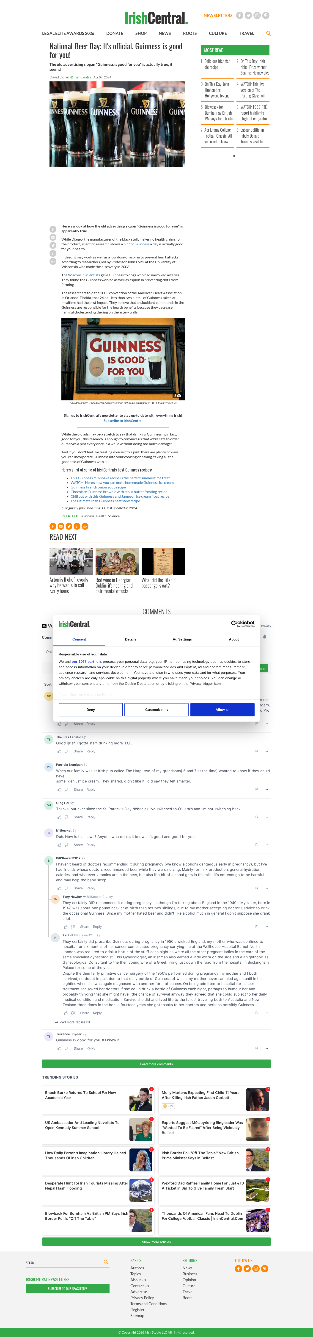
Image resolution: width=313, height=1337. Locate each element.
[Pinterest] (265, 15)
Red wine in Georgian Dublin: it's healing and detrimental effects (114, 585)
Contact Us (139, 1285)
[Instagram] (257, 15)
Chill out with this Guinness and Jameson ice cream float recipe (120, 496)
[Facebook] (239, 15)
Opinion (189, 1279)
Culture (189, 1285)
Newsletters (218, 15)
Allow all (222, 710)
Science (114, 516)
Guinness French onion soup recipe (98, 487)
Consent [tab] (79, 639)
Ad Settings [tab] (182, 639)
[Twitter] (248, 15)
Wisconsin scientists (84, 275)
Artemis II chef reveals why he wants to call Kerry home (68, 585)
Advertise (138, 1291)
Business (190, 1273)
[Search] (268, 34)
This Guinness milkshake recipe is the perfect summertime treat (120, 478)
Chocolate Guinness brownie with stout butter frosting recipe (119, 491)
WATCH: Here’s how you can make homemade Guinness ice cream (122, 482)
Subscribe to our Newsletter (67, 1288)
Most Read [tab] (214, 50)
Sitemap (137, 1315)
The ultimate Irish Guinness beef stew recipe (105, 501)
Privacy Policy (142, 1297)
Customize (153, 710)
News (187, 1267)
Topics (135, 1273)
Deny (91, 710)
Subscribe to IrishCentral (123, 421)
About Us (138, 1279)
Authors (137, 1267)
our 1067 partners (87, 661)
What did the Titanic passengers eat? (159, 582)
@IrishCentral (81, 77)
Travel (188, 1291)
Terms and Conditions (148, 1303)
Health (101, 516)
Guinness (142, 244)
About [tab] (234, 639)
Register (137, 1309)
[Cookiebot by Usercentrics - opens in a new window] (234, 624)
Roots (187, 1297)
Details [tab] (130, 639)
